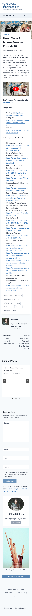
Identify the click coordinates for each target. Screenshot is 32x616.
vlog (14, 310)
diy (19, 299)
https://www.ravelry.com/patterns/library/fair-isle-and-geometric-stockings (17, 248)
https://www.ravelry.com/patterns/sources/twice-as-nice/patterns (17, 288)
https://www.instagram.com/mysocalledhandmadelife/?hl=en (17, 122)
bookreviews (8, 295)
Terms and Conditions (16, 589)
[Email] (13, 15)
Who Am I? (8, 593)
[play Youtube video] (16, 89)
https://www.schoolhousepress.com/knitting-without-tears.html (17, 160)
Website (7, 467)
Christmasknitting (9, 299)
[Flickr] (10, 15)
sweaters (7, 310)
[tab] (12, 398)
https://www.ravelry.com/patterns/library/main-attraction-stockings (17, 263)
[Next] (27, 381)
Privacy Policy (22, 593)
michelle (7, 50)
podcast (19, 307)
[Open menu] (28, 15)
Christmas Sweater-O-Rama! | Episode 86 (8, 341)
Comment (8, 423)
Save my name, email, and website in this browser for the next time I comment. (16, 474)
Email (6, 458)
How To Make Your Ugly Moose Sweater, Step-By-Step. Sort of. (24, 342)
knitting (6, 35)
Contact (16, 596)
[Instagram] (4, 15)
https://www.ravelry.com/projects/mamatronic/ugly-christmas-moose (17, 148)
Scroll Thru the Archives (16, 576)
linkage (17, 303)
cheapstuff (18, 295)
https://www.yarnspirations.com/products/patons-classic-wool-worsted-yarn (17, 198)
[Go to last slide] (4, 381)
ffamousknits (8, 303)
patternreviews (9, 307)
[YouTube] (7, 15)
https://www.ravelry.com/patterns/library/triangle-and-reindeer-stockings (17, 255)
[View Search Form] (24, 15)
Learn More (16, 522)
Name (6, 449)
